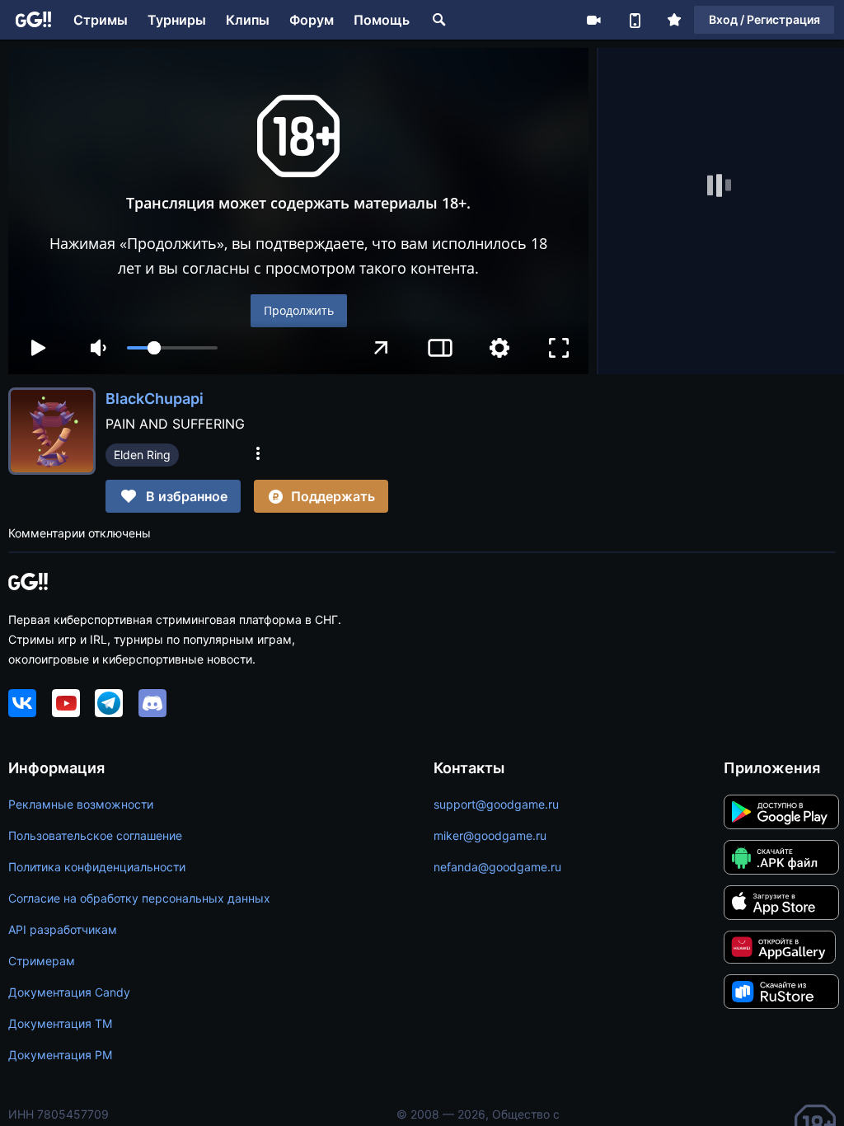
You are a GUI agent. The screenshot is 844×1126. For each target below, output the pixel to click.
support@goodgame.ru (496, 804)
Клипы (248, 20)
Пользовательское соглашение (95, 835)
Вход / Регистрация (764, 19)
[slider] (172, 348)
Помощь (382, 20)
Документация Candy (69, 992)
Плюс (674, 19)
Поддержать (333, 496)
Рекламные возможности (80, 804)
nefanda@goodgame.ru (497, 867)
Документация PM (60, 1055)
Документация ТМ (60, 1023)
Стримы (100, 20)
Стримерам (41, 961)
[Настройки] (499, 348)
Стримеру (593, 19)
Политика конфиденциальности (96, 867)
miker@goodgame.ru (490, 835)
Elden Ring (142, 455)
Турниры (177, 20)
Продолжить (299, 310)
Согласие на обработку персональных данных (139, 898)
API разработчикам (62, 929)
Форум (311, 20)
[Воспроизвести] (38, 348)
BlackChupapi (155, 398)
